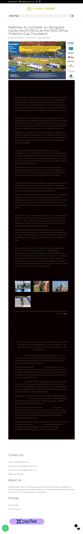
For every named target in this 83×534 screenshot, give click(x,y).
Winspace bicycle (26, 350)
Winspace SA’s (39, 367)
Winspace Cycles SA (17, 38)
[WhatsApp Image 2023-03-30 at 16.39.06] (60, 292)
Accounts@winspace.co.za (26, 470)
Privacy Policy (13, 505)
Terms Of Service (14, 509)
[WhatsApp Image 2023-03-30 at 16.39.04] (23, 307)
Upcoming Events (44, 38)
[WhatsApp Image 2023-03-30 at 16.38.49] (23, 292)
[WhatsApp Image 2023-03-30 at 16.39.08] (41, 292)
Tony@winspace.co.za (21, 462)
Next (65, 313)
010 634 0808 (18, 474)
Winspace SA (19, 355)
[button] (5, 528)
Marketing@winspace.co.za (27, 466)
